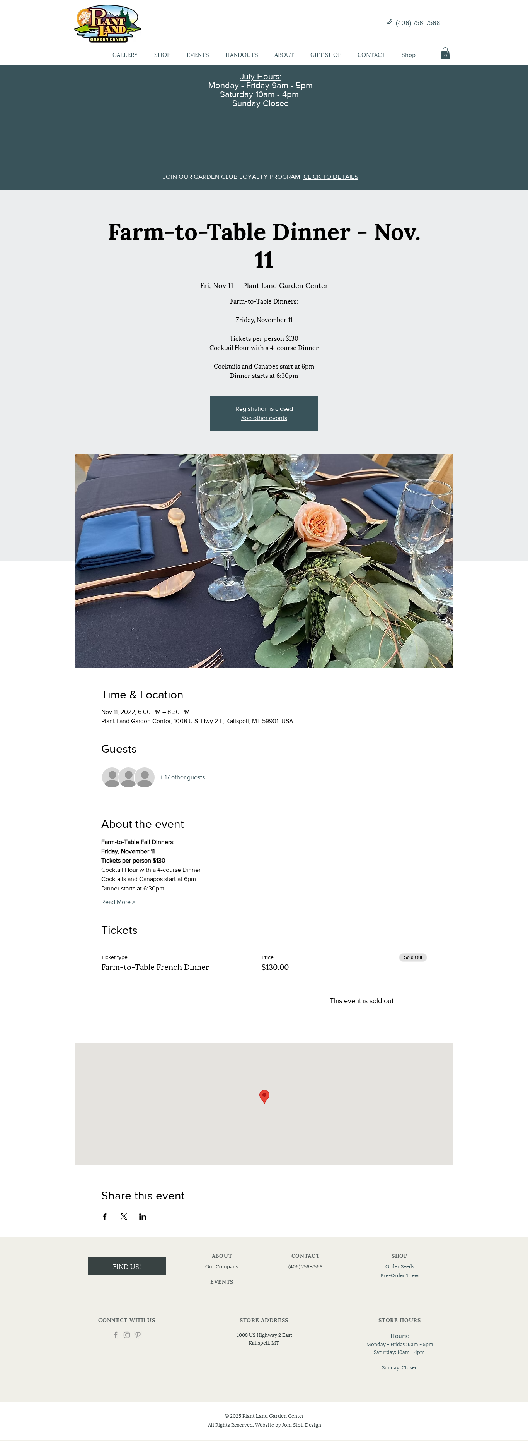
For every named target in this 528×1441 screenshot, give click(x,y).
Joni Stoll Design (301, 1424)
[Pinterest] (138, 1335)
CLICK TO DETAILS (330, 176)
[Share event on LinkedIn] (142, 1216)
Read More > (118, 902)
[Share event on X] (124, 1216)
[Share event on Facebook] (105, 1216)
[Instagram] (127, 1335)
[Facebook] (115, 1335)
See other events (264, 418)
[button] (445, 53)
